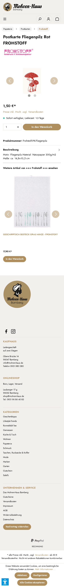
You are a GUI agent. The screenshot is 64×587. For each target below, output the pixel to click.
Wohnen (7, 439)
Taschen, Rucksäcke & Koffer (16, 453)
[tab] (32, 154)
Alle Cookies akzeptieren (32, 583)
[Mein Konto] (48, 19)
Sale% (6, 475)
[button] (5, 581)
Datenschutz (8, 520)
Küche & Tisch (9, 435)
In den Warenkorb (42, 127)
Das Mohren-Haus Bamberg (15, 492)
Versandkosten (9, 501)
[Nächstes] (54, 81)
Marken (6, 462)
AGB (5, 510)
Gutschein (7, 471)
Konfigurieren (40, 575)
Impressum (8, 506)
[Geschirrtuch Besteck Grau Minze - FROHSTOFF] (32, 201)
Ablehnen (22, 575)
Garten (6, 466)
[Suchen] (39, 19)
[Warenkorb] (57, 19)
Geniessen (8, 430)
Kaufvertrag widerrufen (17, 527)
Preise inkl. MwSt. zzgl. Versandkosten (23, 112)
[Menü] (7, 19)
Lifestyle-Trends (10, 421)
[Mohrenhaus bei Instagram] (13, 331)
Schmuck (7, 448)
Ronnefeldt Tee (9, 426)
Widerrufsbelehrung (12, 515)
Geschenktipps (10, 417)
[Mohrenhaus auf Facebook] (6, 331)
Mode (5, 457)
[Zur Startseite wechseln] (32, 6)
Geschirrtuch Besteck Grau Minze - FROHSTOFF (30, 234)
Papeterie (7, 444)
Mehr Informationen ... (45, 569)
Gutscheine (8, 497)
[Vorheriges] (10, 81)
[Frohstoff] (18, 51)
